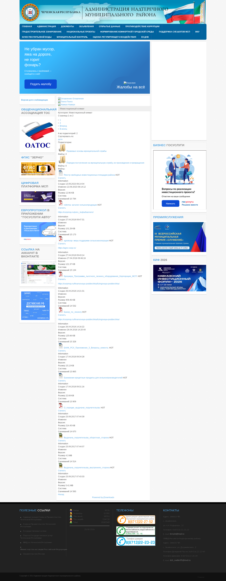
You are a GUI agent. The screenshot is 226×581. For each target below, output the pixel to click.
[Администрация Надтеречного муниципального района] (114, 12)
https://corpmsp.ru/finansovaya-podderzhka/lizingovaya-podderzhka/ (88, 284)
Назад (61, 494)
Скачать (62, 178)
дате (60, 139)
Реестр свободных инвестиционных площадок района (89, 175)
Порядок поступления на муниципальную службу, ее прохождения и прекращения (105, 163)
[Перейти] (179, 209)
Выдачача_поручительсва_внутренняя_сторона (87, 467)
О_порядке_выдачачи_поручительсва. (82, 408)
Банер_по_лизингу (73, 312)
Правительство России (34, 554)
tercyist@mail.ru (177, 534)
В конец (63, 129)
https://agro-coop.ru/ (67, 248)
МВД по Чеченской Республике (37, 542)
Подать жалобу (40, 84)
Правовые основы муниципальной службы (87, 151)
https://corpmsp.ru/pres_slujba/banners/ (75, 212)
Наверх (71, 104)
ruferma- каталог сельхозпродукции (80, 205)
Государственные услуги (34, 531)
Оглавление (78, 98)
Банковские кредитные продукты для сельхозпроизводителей (93, 378)
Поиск (69, 101)
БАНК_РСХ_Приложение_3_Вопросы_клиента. (86, 348)
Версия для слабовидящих (34, 100)
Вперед (63, 126)
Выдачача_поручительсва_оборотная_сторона (86, 437)
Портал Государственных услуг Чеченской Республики (36, 536)
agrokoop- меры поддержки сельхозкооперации (86, 241)
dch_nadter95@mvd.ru (180, 560)
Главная (201, 577)
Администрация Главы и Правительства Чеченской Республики (40, 518)
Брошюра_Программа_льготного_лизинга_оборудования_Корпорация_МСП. (100, 276)
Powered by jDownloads (103, 497)
